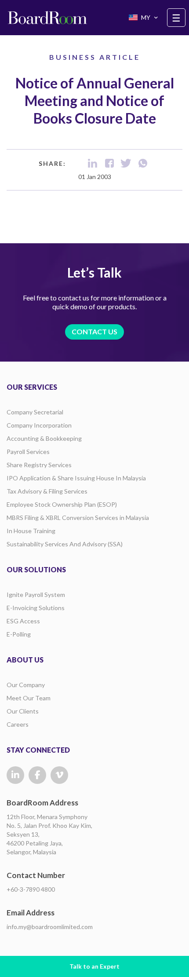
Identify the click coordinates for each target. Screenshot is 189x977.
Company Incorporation (39, 425)
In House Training (31, 530)
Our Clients (23, 711)
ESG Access (23, 621)
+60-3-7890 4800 (31, 889)
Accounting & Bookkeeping (44, 438)
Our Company (26, 684)
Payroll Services (28, 451)
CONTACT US (94, 331)
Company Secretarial (35, 412)
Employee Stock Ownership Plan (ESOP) (62, 504)
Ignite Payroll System (36, 594)
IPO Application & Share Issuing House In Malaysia (76, 478)
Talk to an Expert (94, 966)
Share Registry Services (39, 464)
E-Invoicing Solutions (36, 607)
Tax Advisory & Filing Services (47, 491)
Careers (18, 724)
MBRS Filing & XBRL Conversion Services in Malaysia (78, 517)
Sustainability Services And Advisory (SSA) (65, 544)
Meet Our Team (29, 698)
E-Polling (19, 634)
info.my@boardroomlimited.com (50, 926)
